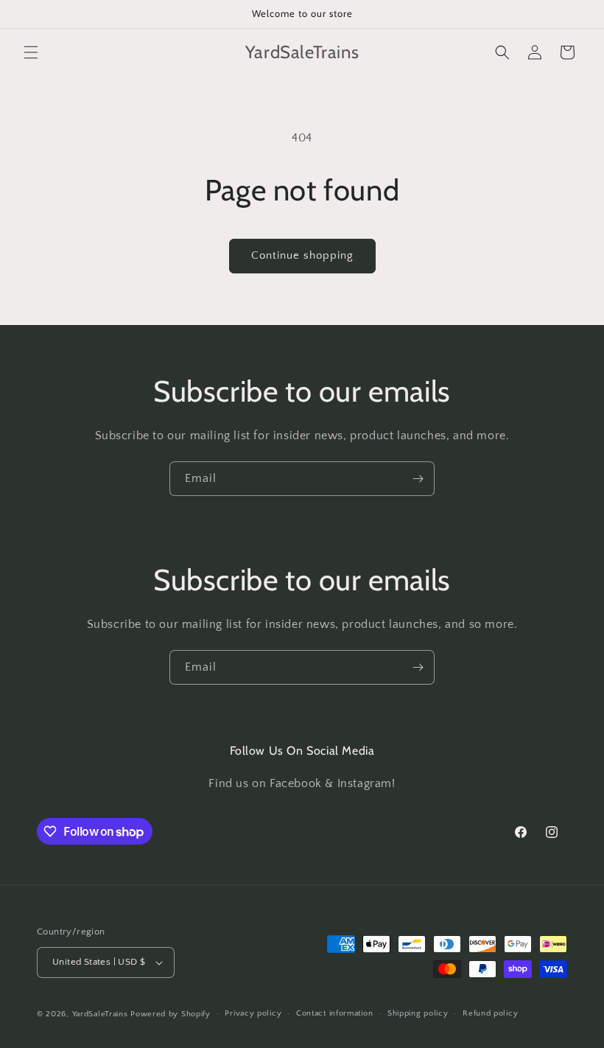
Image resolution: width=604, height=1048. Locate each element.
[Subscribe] (417, 478)
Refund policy (490, 1013)
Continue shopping (302, 255)
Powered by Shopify (170, 1014)
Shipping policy (418, 1013)
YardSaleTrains (100, 1014)
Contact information (334, 1013)
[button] (31, 52)
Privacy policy (253, 1013)
